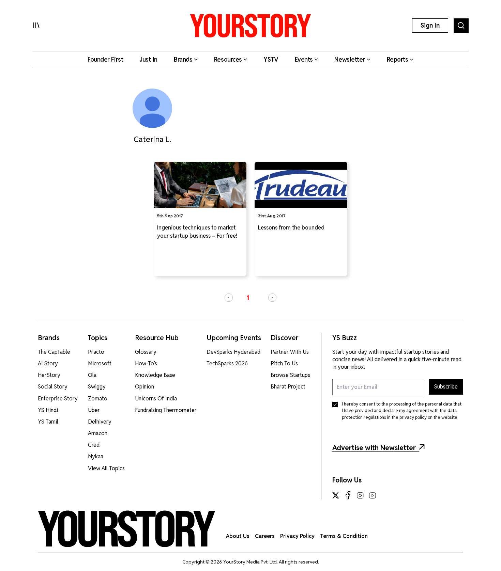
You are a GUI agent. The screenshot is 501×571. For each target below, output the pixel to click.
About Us (237, 536)
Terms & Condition (344, 536)
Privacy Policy (297, 536)
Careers (265, 536)
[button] (229, 298)
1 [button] (247, 298)
